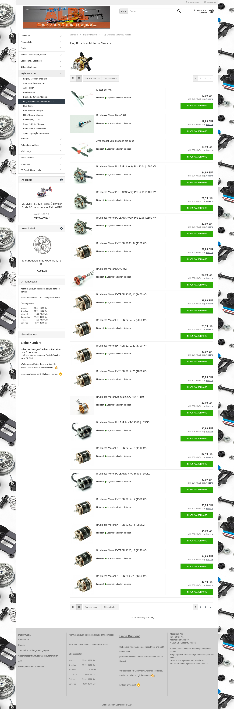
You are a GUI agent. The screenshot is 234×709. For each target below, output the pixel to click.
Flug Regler (28, 106)
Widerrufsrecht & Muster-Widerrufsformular (38, 656)
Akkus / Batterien (28, 67)
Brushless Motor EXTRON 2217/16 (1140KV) (121, 448)
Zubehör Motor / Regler (33, 124)
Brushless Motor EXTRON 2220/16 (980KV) (120, 524)
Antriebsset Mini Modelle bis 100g (115, 140)
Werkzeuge (26, 151)
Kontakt (21, 645)
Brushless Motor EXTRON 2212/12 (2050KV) (121, 320)
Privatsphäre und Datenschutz (31, 666)
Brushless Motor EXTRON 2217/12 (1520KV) (121, 499)
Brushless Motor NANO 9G (111, 115)
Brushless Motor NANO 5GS (112, 268)
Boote (23, 48)
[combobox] (92, 78)
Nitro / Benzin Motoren (33, 115)
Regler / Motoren (28, 73)
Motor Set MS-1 (105, 89)
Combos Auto (29, 92)
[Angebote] (61, 180)
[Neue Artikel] (61, 229)
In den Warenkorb (197, 106)
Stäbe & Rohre (27, 157)
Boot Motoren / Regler (33, 110)
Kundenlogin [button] (193, 2)
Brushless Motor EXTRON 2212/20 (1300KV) (121, 345)
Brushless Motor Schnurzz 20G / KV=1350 (120, 396)
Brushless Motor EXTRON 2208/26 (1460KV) (121, 294)
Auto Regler (28, 88)
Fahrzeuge (25, 35)
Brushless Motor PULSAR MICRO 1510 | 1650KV (123, 422)
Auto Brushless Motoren (34, 83)
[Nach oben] (225, 704)
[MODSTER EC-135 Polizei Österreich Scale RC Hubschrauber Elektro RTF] (42, 192)
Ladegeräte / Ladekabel (31, 61)
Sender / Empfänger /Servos (33, 54)
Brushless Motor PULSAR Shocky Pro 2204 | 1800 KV (126, 166)
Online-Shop (107, 705)
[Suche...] (179, 11)
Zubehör (24, 139)
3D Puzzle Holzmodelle (31, 170)
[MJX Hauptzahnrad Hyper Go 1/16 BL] (42, 244)
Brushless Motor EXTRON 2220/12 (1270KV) (121, 550)
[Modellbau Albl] (66, 17)
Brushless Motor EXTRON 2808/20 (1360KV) (121, 576)
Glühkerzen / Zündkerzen (34, 128)
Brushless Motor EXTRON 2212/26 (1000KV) (121, 371)
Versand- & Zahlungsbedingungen (33, 650)
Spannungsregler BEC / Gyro (36, 133)
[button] (73, 78)
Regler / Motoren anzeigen (35, 79)
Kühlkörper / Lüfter (31, 119)
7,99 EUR (42, 270)
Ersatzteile (25, 164)
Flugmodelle (26, 42)
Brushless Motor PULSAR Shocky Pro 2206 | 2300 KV (126, 217)
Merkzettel (211, 2)
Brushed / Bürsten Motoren (35, 97)
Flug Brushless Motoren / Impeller (38, 101)
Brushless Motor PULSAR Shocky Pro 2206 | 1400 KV (126, 192)
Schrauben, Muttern (30, 145)
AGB (20, 661)
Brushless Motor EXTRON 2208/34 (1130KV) (121, 243)
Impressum (23, 639)
